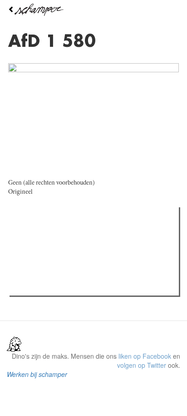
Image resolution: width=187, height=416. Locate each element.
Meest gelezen (40, 234)
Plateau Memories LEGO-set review (78, 286)
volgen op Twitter (141, 365)
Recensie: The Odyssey (61, 253)
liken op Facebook (144, 356)
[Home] (93, 10)
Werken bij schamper (37, 374)
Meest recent (91, 234)
